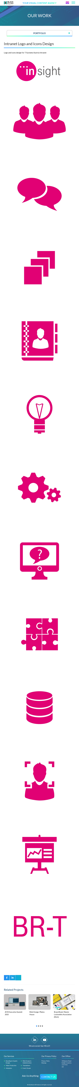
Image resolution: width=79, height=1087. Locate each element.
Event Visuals (27, 1068)
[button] (48, 1077)
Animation (9, 1068)
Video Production (11, 1065)
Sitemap (43, 1063)
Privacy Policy (45, 1061)
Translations (26, 1065)
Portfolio (39, 33)
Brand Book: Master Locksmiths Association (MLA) (63, 1014)
